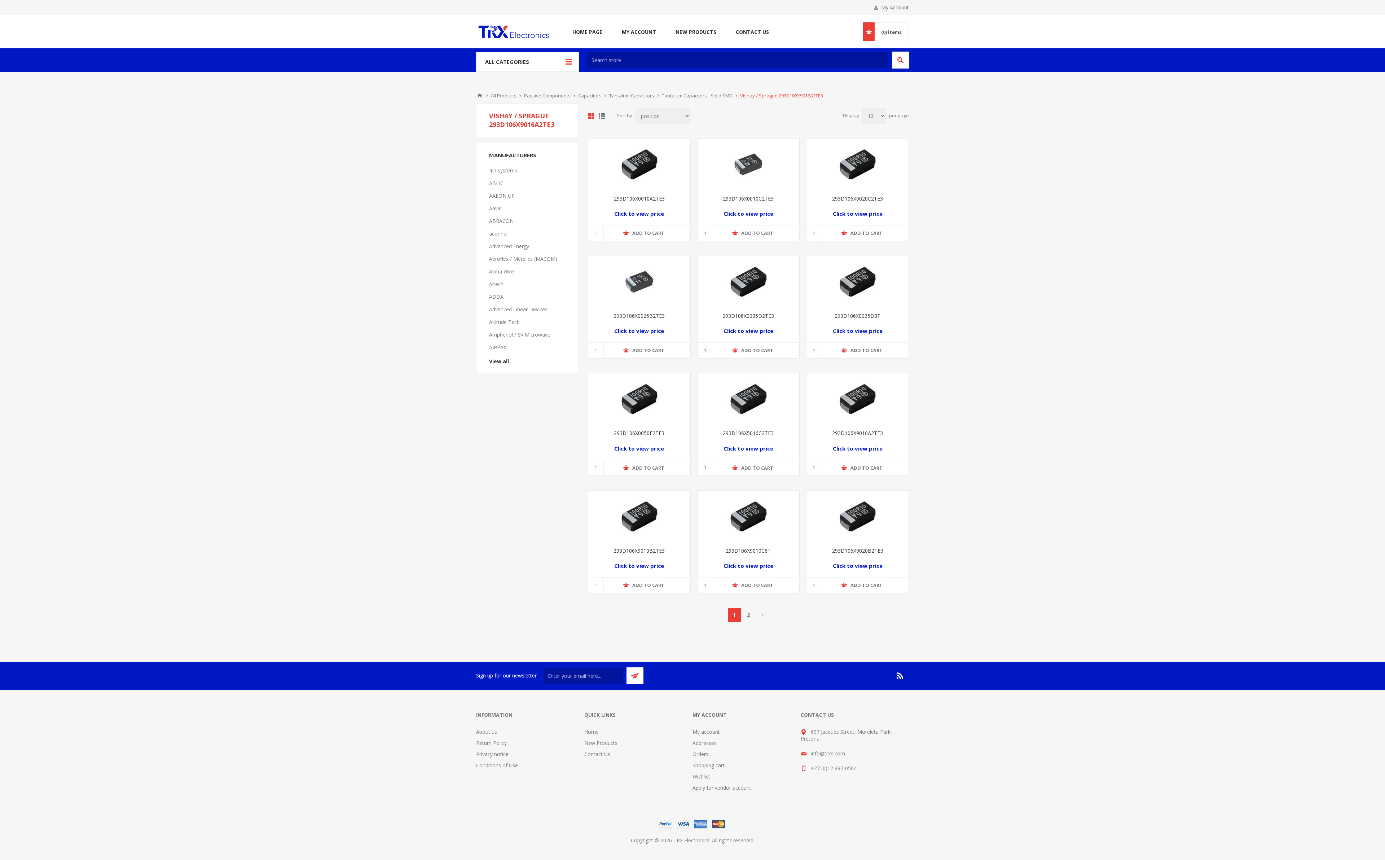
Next (762, 615)
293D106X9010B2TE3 (639, 550)
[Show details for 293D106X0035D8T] (857, 281)
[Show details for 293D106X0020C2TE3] (857, 164)
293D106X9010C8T (748, 550)
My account (706, 731)
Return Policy (491, 743)
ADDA (496, 296)
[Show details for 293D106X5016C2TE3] (749, 398)
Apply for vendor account (721, 787)
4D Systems (503, 170)
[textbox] (737, 60)
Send (634, 675)
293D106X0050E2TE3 (639, 433)
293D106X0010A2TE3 (639, 198)
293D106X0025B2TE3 (639, 315)
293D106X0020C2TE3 (857, 198)
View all (499, 361)
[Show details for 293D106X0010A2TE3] (639, 164)
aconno (498, 233)
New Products (600, 743)
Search (900, 60)
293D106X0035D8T (857, 315)
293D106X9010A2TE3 (857, 433)
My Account (895, 7)
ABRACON (501, 221)
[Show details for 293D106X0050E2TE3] (639, 398)
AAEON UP (502, 195)
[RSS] (900, 675)
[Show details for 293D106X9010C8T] (749, 516)
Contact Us (597, 754)
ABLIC (496, 183)
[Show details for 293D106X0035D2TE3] (749, 281)
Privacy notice (492, 754)
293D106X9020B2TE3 (857, 550)
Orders (700, 754)
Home (479, 95)
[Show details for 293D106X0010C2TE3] (749, 164)
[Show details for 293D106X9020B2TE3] (857, 516)
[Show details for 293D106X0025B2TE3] (639, 281)
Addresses (704, 743)
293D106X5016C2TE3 (748, 433)
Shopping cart (708, 765)
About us (486, 731)
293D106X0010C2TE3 (748, 198)
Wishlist (701, 776)
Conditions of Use (497, 765)
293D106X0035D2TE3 (748, 315)
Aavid (495, 208)
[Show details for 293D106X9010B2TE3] (639, 516)
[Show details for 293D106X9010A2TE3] (857, 398)
